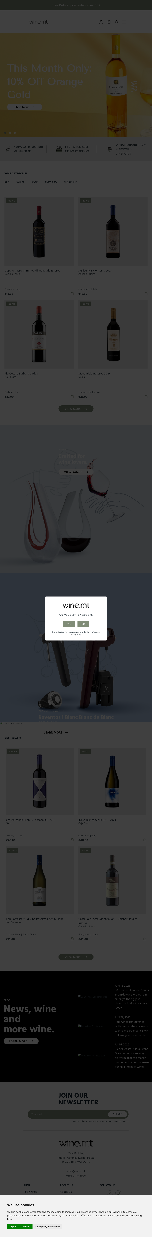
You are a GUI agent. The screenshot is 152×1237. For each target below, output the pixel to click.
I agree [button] (13, 1226)
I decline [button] (26, 1226)
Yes (69, 624)
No (83, 624)
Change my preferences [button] (47, 1226)
